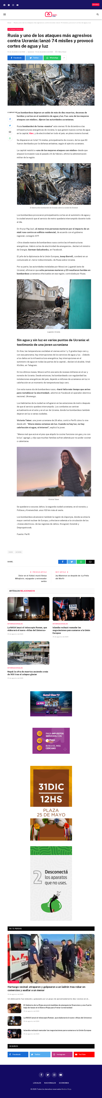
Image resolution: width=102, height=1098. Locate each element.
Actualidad (13, 982)
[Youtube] (17, 5)
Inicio (9, 23)
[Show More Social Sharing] (64, 57)
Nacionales (50, 1083)
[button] (4, 14)
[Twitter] (9, 125)
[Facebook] (4, 5)
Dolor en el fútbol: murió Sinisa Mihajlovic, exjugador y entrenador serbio (31, 578)
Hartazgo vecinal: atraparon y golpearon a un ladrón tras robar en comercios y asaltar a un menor (46, 988)
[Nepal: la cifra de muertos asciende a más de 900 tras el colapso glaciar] (28, 653)
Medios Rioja (66, 1089)
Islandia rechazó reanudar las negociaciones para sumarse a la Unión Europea (71, 630)
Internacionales (15, 29)
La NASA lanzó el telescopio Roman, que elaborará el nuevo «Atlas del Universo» (27, 629)
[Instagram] (13, 5)
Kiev (31, 133)
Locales (37, 1083)
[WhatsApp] (9, 138)
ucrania (18, 552)
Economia (64, 1083)
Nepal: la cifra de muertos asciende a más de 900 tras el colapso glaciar (27, 673)
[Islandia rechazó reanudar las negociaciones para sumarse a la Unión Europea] (74, 609)
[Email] (9, 131)
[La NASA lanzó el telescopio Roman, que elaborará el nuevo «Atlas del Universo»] (28, 609)
